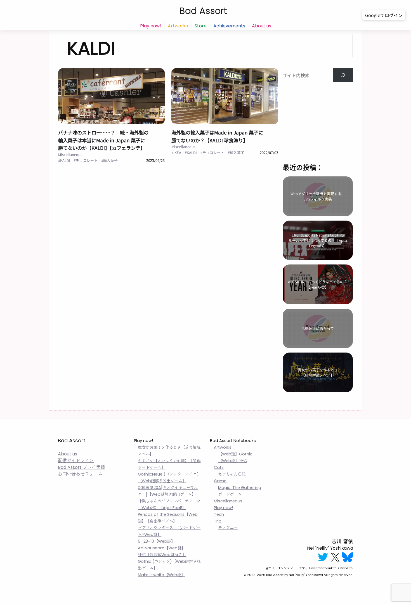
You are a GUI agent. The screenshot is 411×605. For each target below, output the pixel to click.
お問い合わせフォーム (80, 474)
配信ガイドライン (76, 460)
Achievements (229, 26)
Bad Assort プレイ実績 (81, 467)
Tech (219, 514)
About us (261, 26)
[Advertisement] (318, 117)
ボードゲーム (230, 494)
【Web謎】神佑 (232, 461)
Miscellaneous (70, 154)
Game (220, 481)
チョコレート (87, 160)
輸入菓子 (110, 160)
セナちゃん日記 (231, 474)
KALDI (65, 160)
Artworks (178, 26)
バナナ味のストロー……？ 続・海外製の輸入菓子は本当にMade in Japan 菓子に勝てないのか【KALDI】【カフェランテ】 (103, 140)
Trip (217, 521)
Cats (219, 467)
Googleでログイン (384, 15)
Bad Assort (203, 10)
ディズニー (228, 528)
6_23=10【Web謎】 (156, 541)
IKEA (177, 152)
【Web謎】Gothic (235, 454)
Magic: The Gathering (239, 487)
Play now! (150, 26)
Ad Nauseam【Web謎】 (161, 548)
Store (201, 26)
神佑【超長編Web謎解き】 (162, 554)
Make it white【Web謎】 (161, 575)
